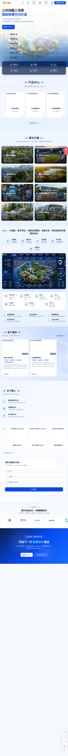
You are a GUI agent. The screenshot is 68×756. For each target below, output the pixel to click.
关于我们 (52, 2)
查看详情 (6, 374)
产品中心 (28, 2)
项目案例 (40, 2)
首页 (22, 2)
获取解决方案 (60, 2)
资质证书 (46, 2)
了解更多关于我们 (7, 453)
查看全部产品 (33, 123)
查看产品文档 (41, 555)
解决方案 (34, 2)
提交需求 (34, 489)
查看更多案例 (59, 335)
